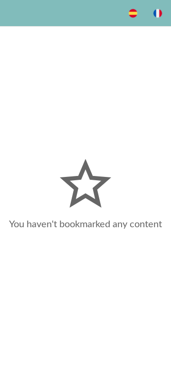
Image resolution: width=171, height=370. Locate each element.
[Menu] (13, 13)
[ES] (133, 13)
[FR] (157, 13)
